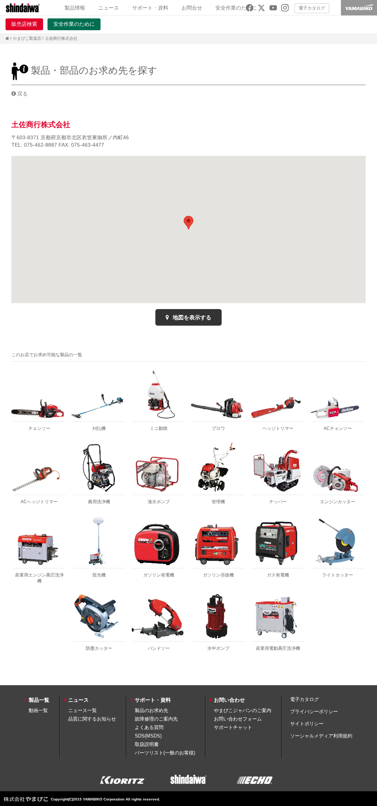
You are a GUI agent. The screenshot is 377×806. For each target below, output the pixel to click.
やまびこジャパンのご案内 (242, 710)
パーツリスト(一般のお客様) (165, 753)
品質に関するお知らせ (92, 719)
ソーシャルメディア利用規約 (321, 736)
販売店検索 (24, 24)
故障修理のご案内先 (156, 719)
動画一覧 (38, 710)
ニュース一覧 (82, 710)
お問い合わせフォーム (238, 719)
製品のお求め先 (151, 710)
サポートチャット (233, 727)
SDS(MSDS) (148, 736)
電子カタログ (312, 8)
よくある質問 (149, 727)
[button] (188, 222)
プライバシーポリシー (314, 711)
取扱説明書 (147, 744)
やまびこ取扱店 (27, 38)
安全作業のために (236, 8)
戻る (22, 94)
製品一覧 (39, 700)
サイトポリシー (307, 723)
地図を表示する (191, 317)
